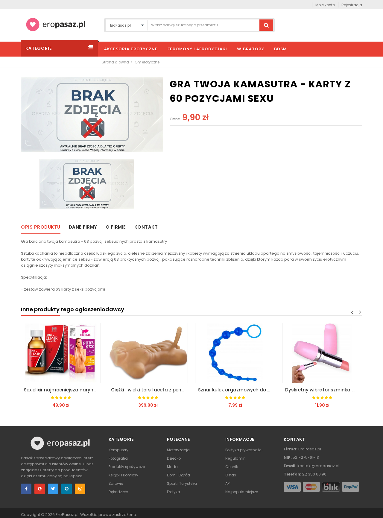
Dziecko (174, 458)
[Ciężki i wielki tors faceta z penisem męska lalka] (148, 353)
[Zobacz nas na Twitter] (53, 489)
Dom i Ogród (178, 475)
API (227, 483)
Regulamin (235, 458)
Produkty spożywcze (127, 466)
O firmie (116, 227)
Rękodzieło (118, 491)
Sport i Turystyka (182, 483)
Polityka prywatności (243, 449)
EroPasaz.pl (67, 514)
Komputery (118, 449)
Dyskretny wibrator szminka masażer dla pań (323, 390)
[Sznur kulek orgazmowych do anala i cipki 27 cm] (235, 353)
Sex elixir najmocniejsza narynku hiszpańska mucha (62, 390)
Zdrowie (116, 483)
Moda (172, 466)
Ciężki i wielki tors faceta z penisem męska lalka (149, 390)
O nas (230, 475)
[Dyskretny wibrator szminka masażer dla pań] (322, 353)
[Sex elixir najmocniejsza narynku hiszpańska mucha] (61, 353)
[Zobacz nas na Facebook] (26, 489)
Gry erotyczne (147, 62)
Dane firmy (83, 227)
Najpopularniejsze (241, 491)
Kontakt (146, 227)
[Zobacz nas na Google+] (39, 489)
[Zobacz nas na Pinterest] (66, 489)
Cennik (231, 466)
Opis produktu (40, 227)
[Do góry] (377, 507)
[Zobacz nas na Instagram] (80, 489)
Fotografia (118, 458)
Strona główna (115, 62)
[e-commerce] (55, 24)
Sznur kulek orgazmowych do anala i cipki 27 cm (236, 390)
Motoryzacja (178, 449)
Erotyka (173, 491)
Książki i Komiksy (123, 475)
